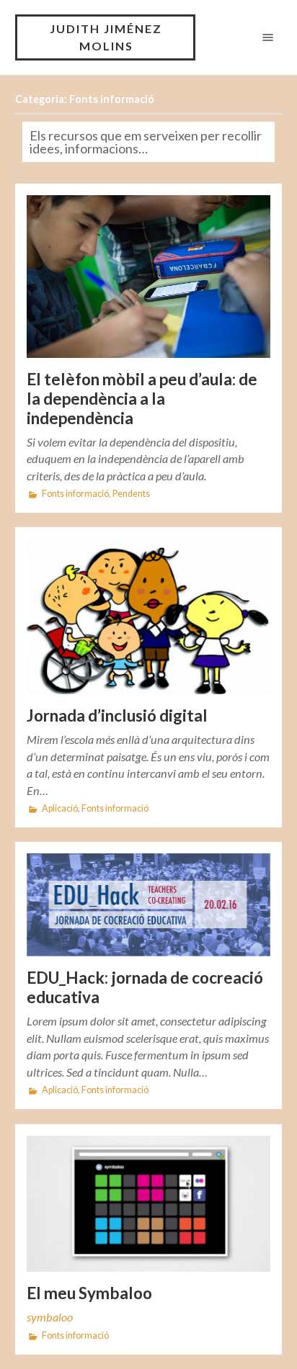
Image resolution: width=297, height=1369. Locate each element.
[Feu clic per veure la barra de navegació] (265, 37)
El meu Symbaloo (89, 1293)
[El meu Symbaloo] (149, 1204)
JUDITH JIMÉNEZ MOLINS (106, 37)
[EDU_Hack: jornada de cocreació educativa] (149, 905)
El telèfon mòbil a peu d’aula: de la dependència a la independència (142, 398)
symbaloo (50, 1317)
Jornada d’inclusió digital (117, 715)
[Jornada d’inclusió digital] (149, 616)
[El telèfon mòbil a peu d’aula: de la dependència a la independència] (149, 276)
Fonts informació (75, 493)
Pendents (131, 493)
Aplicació (60, 808)
